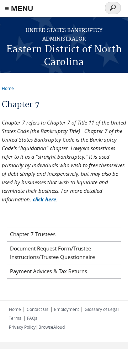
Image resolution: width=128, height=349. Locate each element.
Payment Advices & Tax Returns (48, 271)
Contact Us (37, 309)
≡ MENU (19, 8)
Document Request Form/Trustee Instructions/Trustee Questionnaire (52, 252)
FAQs (32, 318)
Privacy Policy (22, 327)
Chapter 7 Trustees (32, 234)
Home (8, 88)
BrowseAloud (51, 327)
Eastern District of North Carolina (64, 56)
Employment (66, 309)
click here (44, 199)
